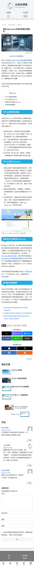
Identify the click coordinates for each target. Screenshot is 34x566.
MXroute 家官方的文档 (9, 256)
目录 (10, 93)
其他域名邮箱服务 (10, 105)
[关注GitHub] (9, 353)
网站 (2, 526)
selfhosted (18, 325)
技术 (4, 325)
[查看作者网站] (9, 348)
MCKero (3, 470)
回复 (30, 440)
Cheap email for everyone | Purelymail (17, 313)
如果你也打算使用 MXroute (13, 102)
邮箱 (25, 325)
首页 (9, 555)
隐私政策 (24, 555)
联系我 (25, 558)
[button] (27, 338)
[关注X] (25, 348)
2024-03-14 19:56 (7, 447)
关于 (9, 558)
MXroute (11, 325)
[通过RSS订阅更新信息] (25, 353)
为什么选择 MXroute (11, 99)
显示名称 (4, 513)
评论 (3, 494)
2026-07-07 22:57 (5, 473)
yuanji (5, 445)
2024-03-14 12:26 (5, 430)
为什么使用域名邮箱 (11, 97)
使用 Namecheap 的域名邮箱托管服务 (19, 60)
